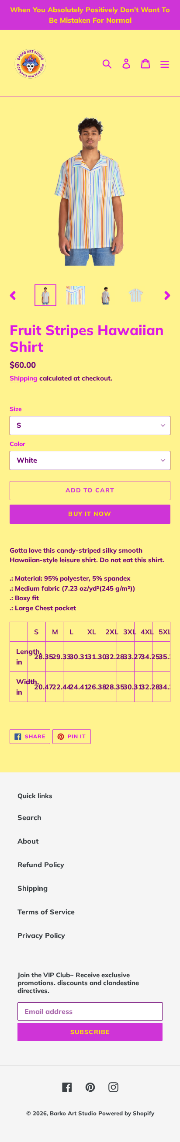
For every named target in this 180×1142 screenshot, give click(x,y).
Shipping (24, 378)
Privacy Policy (41, 935)
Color (17, 444)
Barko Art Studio (74, 1113)
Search (29, 817)
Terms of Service (46, 911)
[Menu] (164, 63)
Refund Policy (40, 864)
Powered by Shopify (126, 1113)
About (27, 841)
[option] (46, 295)
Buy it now (89, 514)
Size (16, 409)
